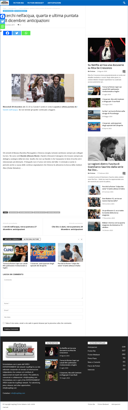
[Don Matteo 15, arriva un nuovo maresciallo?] (94, 202)
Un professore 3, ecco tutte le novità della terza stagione (113, 212)
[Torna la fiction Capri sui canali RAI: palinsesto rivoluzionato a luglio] (15, 252)
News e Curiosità (94, 362)
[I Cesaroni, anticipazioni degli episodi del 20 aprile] (42, 252)
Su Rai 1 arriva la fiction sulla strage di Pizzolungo (113, 112)
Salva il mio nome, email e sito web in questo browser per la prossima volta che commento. (39, 323)
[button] (124, 3)
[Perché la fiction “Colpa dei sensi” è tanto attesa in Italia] (70, 252)
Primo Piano (92, 358)
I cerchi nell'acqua (53, 212)
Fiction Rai (18, 3)
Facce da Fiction (94, 366)
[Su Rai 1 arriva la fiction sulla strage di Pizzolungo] (94, 114)
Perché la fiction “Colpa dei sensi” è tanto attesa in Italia (69, 264)
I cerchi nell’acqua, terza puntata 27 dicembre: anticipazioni (19, 227)
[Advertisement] (43, 54)
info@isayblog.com (18, 393)
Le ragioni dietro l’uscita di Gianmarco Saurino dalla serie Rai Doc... (105, 167)
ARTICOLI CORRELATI (12, 239)
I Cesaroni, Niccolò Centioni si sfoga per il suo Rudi (113, 100)
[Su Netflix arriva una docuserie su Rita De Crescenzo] (106, 50)
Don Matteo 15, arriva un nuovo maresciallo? (112, 199)
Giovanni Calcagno (26, 212)
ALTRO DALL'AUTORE (31, 239)
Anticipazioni (54, 3)
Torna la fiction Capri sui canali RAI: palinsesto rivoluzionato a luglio (15, 265)
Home (4, 8)
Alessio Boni (14, 212)
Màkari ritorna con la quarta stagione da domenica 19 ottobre (113, 225)
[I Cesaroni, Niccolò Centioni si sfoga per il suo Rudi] (94, 102)
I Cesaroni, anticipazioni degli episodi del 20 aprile (42, 264)
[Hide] (1, 31)
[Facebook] (7, 33)
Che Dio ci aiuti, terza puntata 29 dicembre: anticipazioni (67, 227)
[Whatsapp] (26, 33)
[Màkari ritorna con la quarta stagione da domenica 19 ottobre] (94, 226)
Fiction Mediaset (36, 3)
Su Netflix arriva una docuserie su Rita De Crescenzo (106, 66)
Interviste (91, 370)
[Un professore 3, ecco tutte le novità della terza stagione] (94, 214)
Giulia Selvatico (39, 212)
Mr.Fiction (91, 71)
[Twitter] (16, 33)
